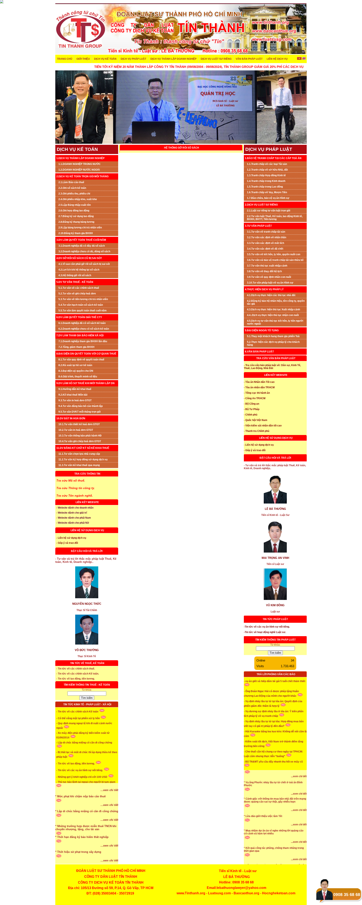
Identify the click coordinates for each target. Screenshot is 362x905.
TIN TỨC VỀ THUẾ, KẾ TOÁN (87, 663)
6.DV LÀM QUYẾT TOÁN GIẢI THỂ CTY (79, 317)
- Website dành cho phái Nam (73, 517)
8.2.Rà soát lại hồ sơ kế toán (75, 365)
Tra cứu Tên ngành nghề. (74, 495)
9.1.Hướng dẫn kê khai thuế (74, 389)
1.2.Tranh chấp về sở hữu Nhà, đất (267, 169)
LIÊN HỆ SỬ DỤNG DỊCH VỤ (87, 530)
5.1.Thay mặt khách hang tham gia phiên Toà (273, 336)
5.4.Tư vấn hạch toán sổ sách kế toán (80, 304)
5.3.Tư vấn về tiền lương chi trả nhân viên (83, 299)
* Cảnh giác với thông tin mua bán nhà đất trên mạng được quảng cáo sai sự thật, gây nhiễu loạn (275, 816)
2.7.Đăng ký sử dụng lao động (76, 216)
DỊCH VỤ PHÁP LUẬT (133, 58)
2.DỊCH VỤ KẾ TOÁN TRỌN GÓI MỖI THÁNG (82, 176)
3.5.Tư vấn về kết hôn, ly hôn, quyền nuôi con (273, 254)
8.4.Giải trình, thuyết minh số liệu (77, 376)
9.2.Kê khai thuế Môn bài (72, 394)
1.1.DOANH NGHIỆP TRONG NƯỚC (79, 164)
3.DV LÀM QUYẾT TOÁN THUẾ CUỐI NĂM (81, 239)
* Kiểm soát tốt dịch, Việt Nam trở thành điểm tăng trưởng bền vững (273, 782)
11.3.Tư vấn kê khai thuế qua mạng (79, 465)
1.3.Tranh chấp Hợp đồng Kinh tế (266, 175)
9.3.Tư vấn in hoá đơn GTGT (75, 400)
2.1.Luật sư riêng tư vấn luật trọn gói (268, 210)
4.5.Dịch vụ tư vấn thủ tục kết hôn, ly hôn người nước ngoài (275, 322)
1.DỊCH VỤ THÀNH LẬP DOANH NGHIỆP (80, 158)
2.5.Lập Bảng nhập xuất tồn (74, 204)
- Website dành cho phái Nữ (72, 522)
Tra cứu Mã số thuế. (70, 480)
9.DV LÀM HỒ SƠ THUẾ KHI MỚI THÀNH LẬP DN (85, 383)
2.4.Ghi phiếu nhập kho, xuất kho (77, 199)
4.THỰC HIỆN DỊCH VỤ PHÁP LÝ (264, 289)
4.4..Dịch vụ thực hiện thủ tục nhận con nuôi (273, 315)
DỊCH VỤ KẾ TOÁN (105, 58)
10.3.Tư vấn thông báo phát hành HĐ (80, 435)
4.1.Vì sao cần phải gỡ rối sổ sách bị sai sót (84, 264)
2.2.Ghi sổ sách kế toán (72, 187)
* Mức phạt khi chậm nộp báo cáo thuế (80, 811)
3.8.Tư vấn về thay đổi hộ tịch (264, 271)
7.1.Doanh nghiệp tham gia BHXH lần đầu (82, 341)
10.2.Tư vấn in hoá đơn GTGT (75, 430)
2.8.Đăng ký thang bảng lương (76, 221)
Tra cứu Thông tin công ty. (75, 488)
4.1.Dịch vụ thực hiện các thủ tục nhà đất (271, 295)
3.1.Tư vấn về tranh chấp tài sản (266, 231)
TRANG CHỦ (64, 58)
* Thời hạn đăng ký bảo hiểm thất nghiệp (82, 852)
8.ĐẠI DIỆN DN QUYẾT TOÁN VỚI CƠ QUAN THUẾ (86, 353)
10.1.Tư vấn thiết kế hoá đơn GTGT (79, 424)
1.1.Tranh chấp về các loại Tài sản (267, 164)
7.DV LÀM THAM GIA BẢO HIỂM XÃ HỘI (79, 335)
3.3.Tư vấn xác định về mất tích (265, 243)
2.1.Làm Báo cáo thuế (71, 182)
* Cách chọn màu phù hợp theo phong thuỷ (83, 797)
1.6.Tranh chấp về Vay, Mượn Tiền (267, 192)
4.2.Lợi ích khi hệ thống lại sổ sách (78, 269)
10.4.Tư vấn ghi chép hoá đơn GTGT (79, 441)
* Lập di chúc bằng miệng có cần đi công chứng (86, 826)
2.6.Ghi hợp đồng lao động (73, 210)
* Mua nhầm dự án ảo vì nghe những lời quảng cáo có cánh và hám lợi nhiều (273, 848)
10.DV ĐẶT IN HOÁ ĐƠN (70, 418)
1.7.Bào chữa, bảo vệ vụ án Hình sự (268, 198)
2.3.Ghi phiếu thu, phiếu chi (74, 193)
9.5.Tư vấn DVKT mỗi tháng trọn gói (79, 411)
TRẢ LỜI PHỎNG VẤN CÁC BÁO (276, 674)
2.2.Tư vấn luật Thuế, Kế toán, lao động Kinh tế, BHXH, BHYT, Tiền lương (275, 218)
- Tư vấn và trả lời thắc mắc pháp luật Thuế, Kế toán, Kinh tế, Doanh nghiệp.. (85, 560)
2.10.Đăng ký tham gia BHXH (75, 233)
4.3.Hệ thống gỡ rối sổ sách (74, 275)
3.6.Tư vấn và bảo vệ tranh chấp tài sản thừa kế (275, 260)
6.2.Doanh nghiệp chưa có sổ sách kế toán (83, 328)
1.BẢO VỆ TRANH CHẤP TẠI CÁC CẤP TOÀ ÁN (273, 158)
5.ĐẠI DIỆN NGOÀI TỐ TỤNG (262, 330)
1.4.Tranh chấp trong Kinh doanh (266, 181)
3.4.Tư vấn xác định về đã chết (265, 248)
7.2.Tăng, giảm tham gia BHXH (76, 347)
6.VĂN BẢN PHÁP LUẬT (259, 351)
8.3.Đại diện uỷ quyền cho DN (75, 370)
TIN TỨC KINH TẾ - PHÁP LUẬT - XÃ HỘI (87, 704)
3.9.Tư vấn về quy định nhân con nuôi (269, 277)
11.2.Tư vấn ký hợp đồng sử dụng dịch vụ (82, 459)
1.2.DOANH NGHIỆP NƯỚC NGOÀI (79, 169)
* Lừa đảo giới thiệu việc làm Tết (263, 831)
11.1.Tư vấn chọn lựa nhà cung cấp (79, 453)
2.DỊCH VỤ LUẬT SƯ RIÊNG (261, 204)
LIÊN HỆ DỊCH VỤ (277, 58)
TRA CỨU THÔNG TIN (87, 473)
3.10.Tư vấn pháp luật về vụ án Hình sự (270, 282)
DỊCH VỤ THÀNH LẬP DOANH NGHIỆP (173, 58)
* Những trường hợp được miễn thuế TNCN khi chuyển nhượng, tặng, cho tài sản (85, 843)
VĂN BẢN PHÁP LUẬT (249, 58)
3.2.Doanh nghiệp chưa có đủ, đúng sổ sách (84, 251)
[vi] (299, 58)
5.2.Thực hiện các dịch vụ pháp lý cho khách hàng (273, 343)
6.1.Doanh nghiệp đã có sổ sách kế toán (82, 323)
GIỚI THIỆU (83, 58)
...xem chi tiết (109, 790)
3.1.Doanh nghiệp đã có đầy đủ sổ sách (81, 245)
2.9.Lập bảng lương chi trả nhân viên (80, 227)
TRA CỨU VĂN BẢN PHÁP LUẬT (275, 358)
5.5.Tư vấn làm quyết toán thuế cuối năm (82, 310)
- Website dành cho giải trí (71, 512)
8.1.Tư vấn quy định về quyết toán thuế (81, 359)
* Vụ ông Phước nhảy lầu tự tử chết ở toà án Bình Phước (273, 799)
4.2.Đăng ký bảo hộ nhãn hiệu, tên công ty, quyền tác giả (276, 302)
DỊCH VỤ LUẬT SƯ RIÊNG (216, 58)
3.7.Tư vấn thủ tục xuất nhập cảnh (267, 265)
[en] (304, 58)
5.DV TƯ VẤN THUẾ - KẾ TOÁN (74, 282)
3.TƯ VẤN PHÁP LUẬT (258, 225)
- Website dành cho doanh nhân (74, 507)
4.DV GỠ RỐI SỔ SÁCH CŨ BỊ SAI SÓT (79, 258)
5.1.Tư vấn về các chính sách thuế (78, 287)
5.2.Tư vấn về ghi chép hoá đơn (77, 293)
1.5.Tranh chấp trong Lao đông (265, 186)
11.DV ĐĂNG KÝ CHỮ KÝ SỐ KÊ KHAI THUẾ (82, 448)
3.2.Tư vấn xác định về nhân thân (266, 237)
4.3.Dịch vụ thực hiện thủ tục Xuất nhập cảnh (273, 309)
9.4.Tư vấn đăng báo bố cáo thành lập (80, 406)
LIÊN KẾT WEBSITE (87, 502)
